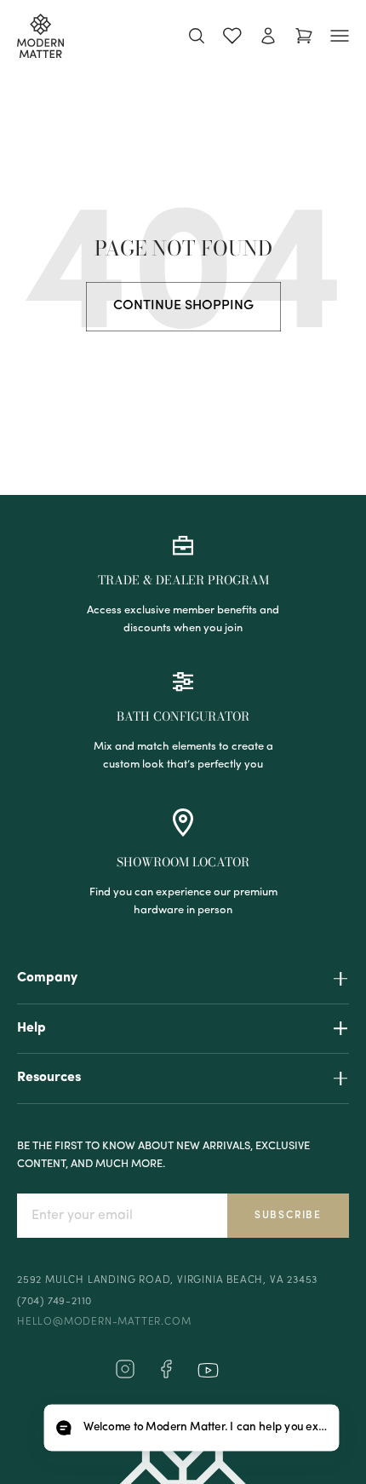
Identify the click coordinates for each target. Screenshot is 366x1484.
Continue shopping (183, 306)
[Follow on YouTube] (208, 1370)
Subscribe (288, 1216)
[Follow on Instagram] (125, 1376)
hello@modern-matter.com (104, 1322)
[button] (191, 1428)
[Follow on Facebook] (166, 1376)
